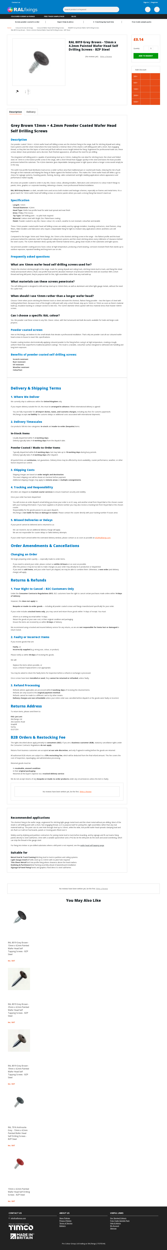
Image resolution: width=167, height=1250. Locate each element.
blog (74, 16)
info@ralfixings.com (103, 538)
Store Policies (64, 1218)
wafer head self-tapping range (92, 845)
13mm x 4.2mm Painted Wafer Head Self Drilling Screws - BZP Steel (19, 1192)
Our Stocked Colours (118, 1218)
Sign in (146, 2)
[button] (33, 1227)
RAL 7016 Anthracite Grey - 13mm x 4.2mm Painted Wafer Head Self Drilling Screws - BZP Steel (18, 1133)
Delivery (30, 111)
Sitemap (113, 1228)
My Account (114, 1226)
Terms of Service (65, 1223)
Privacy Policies (65, 1221)
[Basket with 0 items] (157, 9)
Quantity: (137, 48)
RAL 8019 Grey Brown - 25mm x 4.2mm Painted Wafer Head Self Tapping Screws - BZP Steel (18, 1010)
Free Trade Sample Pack (54, 16)
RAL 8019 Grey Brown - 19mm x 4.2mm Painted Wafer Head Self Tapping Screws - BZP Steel (18, 1071)
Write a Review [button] (106, 56)
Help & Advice (115, 1223)
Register (154, 2)
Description (15, 111)
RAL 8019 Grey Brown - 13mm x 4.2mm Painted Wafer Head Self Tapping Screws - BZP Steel (18, 948)
